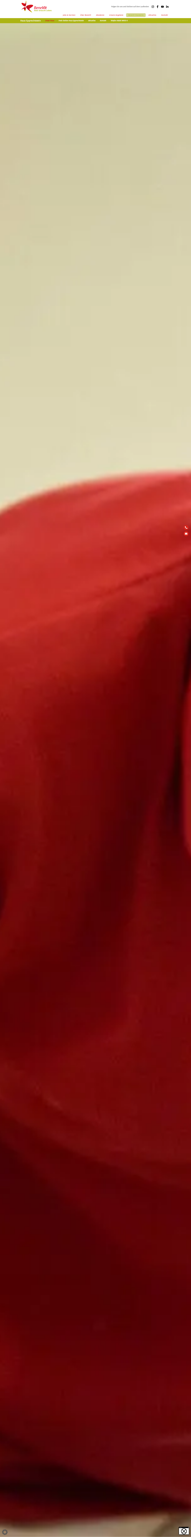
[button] (5, 1532)
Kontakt (164, 15)
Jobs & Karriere (69, 15)
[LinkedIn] (168, 6)
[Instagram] (153, 6)
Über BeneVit (85, 15)
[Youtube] (163, 6)
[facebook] (158, 6)
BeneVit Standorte (136, 15)
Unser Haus (49, 21)
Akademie (100, 15)
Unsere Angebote (116, 15)
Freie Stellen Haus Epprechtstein (71, 21)
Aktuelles (152, 15)
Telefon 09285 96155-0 (119, 21)
